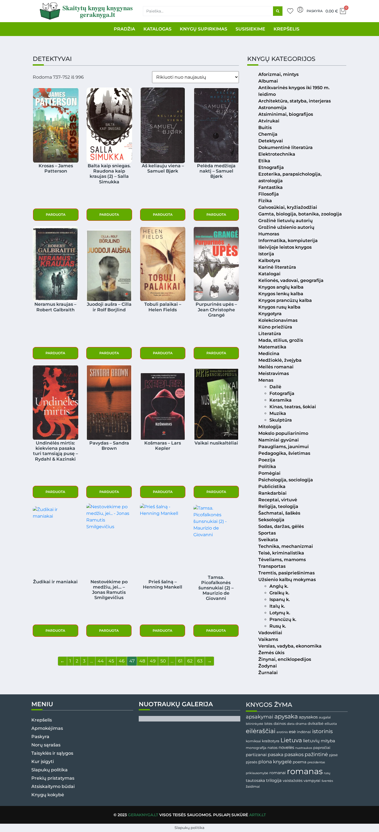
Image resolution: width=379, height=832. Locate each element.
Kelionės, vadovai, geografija (291, 280)
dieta (290, 724)
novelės (286, 747)
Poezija (266, 460)
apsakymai (259, 716)
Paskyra (315, 11)
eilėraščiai (261, 731)
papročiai (321, 747)
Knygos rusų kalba (279, 307)
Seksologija (271, 519)
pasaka (275, 754)
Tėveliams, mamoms (282, 559)
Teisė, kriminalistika (281, 553)
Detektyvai (270, 140)
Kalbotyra (269, 260)
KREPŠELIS (286, 29)
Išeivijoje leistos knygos (285, 247)
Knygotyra (270, 313)
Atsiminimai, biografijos (285, 114)
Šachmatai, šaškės (279, 513)
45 (111, 661)
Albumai (268, 81)
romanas (305, 771)
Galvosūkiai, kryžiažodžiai (287, 207)
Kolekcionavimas (277, 320)
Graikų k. (279, 592)
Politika (267, 466)
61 (180, 661)
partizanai (256, 754)
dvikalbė (316, 723)
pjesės (251, 762)
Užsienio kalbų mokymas (287, 579)
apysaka (286, 716)
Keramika (280, 400)
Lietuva (291, 740)
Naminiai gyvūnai (278, 440)
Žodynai (267, 666)
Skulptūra (280, 420)
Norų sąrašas (45, 745)
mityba (328, 740)
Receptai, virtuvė (277, 499)
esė (292, 731)
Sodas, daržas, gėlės (281, 526)
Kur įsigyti (42, 761)
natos (272, 747)
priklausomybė (257, 773)
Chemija (267, 134)
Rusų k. (277, 626)
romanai (277, 772)
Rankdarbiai (272, 493)
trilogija (274, 780)
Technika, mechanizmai (285, 546)
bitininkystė (254, 724)
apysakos (308, 717)
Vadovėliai (270, 632)
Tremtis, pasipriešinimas (286, 573)
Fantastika (270, 187)
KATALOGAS (157, 29)
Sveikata (268, 539)
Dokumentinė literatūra (285, 147)
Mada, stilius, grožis (280, 340)
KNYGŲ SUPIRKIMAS (203, 29)
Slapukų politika (49, 769)
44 (101, 661)
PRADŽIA (124, 29)
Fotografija (281, 393)
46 (122, 661)
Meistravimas (273, 373)
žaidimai (253, 786)
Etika (264, 160)
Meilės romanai (276, 366)
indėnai (304, 732)
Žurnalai (268, 672)
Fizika (265, 200)
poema (299, 762)
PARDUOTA (55, 214)
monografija (256, 748)
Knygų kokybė (47, 794)
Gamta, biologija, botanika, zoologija (300, 214)
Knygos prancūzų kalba (285, 300)
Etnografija (271, 167)
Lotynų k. (279, 612)
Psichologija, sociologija (285, 479)
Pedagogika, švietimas (284, 453)
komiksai (253, 741)
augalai (325, 717)
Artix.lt (257, 814)
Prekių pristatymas (52, 778)
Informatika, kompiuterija (288, 240)
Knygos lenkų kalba (280, 293)
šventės (327, 781)
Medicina (268, 353)
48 (142, 661)
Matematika (272, 347)
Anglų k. (278, 586)
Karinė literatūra (277, 267)
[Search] (277, 11)
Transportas (271, 566)
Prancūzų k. (282, 619)
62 (190, 661)
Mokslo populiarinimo (283, 433)
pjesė (333, 755)
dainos (280, 723)
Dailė (275, 386)
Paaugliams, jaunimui (283, 446)
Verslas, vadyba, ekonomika (290, 646)
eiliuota (331, 724)
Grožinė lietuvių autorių (285, 220)
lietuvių (311, 740)
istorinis (322, 731)
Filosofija (268, 194)
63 (200, 661)
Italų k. (277, 606)
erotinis (282, 732)
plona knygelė (275, 761)
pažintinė (316, 754)
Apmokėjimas (47, 728)
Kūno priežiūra (275, 327)
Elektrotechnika (276, 154)
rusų (327, 773)
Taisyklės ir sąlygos (52, 753)
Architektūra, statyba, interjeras (294, 101)
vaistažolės (292, 780)
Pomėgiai (269, 473)
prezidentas (316, 762)
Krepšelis (41, 720)
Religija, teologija (278, 506)
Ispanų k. (279, 599)
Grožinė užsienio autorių (286, 227)
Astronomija (272, 107)
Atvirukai (268, 121)
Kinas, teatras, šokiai (292, 406)
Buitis (265, 127)
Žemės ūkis (271, 652)
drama (301, 723)
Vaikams (268, 639)
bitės (268, 724)
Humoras (268, 234)
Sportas (267, 533)
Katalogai (269, 273)
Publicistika (271, 486)
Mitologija (269, 426)
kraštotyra (270, 741)
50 (163, 661)
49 (153, 661)
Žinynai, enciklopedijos (284, 659)
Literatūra (269, 333)
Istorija (266, 253)
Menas (265, 380)
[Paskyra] (300, 9)
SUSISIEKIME (250, 29)
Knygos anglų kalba (281, 287)
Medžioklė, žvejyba (280, 360)
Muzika (277, 413)
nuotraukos (303, 748)
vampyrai (312, 780)
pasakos (294, 754)
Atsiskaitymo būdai (53, 786)
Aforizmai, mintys (278, 74)
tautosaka (255, 780)
